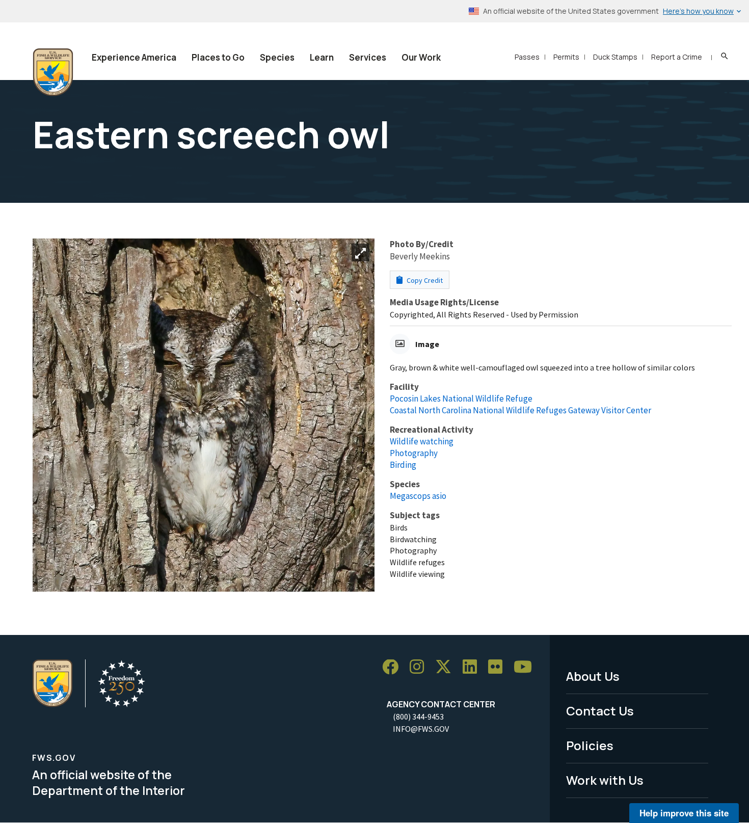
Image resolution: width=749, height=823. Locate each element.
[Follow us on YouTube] (526, 667)
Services (367, 57)
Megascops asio (418, 495)
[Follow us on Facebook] (394, 667)
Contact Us (600, 710)
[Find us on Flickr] (499, 667)
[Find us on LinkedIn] (473, 667)
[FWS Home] (53, 72)
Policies (589, 745)
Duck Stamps (615, 57)
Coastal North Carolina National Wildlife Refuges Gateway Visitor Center (520, 410)
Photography (414, 453)
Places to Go (218, 57)
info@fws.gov (421, 729)
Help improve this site (684, 813)
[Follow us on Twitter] (447, 667)
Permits (566, 57)
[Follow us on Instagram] (420, 667)
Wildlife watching (421, 441)
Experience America (134, 57)
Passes (527, 57)
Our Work (421, 57)
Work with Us (605, 780)
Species (277, 57)
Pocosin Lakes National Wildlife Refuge (461, 398)
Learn (322, 57)
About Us (593, 676)
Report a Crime (676, 57)
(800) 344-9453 (418, 716)
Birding (403, 464)
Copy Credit (424, 280)
